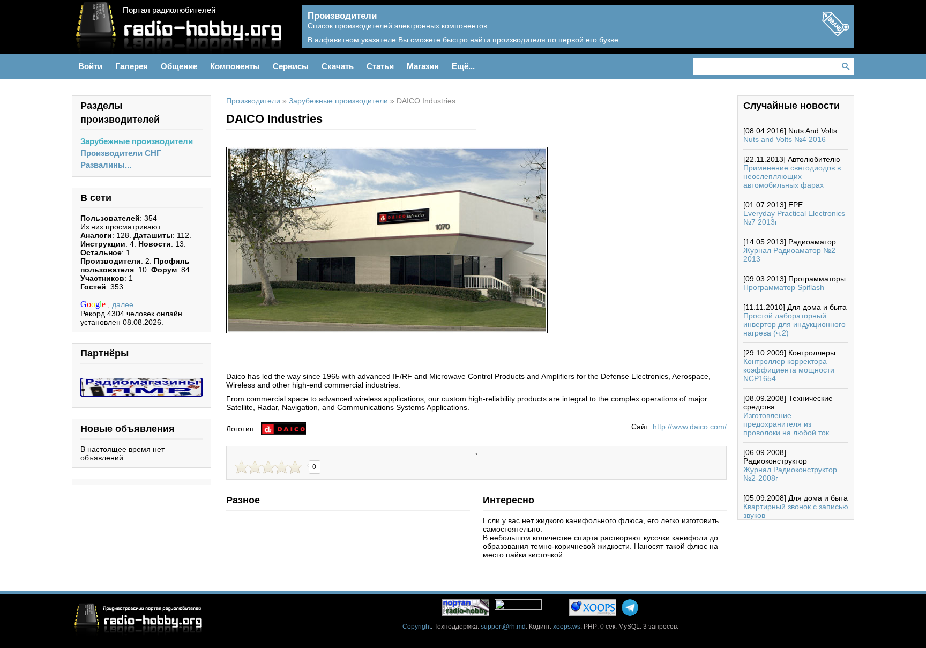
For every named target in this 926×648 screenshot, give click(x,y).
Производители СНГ (120, 153)
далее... (126, 304)
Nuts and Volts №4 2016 (784, 139)
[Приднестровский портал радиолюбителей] (465, 607)
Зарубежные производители (136, 141)
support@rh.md (503, 626)
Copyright (416, 626)
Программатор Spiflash (783, 287)
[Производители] (835, 33)
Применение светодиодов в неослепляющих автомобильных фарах (792, 176)
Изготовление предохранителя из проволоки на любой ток (786, 424)
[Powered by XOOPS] (592, 607)
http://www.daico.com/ (690, 426)
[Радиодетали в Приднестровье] (141, 382)
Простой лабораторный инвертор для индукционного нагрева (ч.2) (794, 324)
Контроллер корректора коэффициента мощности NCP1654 (788, 370)
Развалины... (105, 164)
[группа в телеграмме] (630, 607)
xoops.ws (566, 626)
